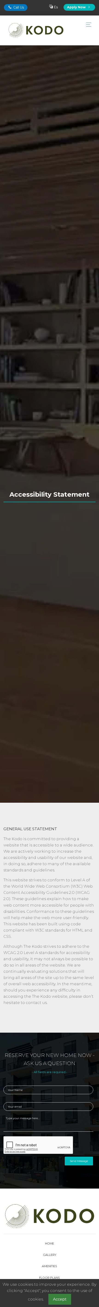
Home (49, 1243)
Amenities (49, 1266)
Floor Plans (49, 1277)
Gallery (49, 1255)
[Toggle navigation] (87, 25)
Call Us (18, 7)
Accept (60, 1299)
